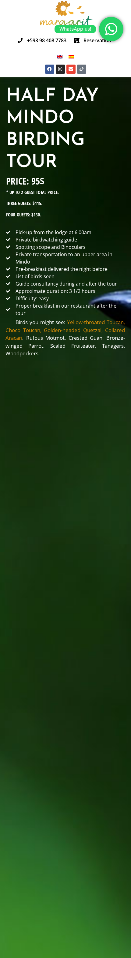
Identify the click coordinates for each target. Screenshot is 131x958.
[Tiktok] (81, 69)
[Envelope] (71, 69)
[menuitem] (60, 56)
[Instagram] (60, 69)
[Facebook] (49, 69)
